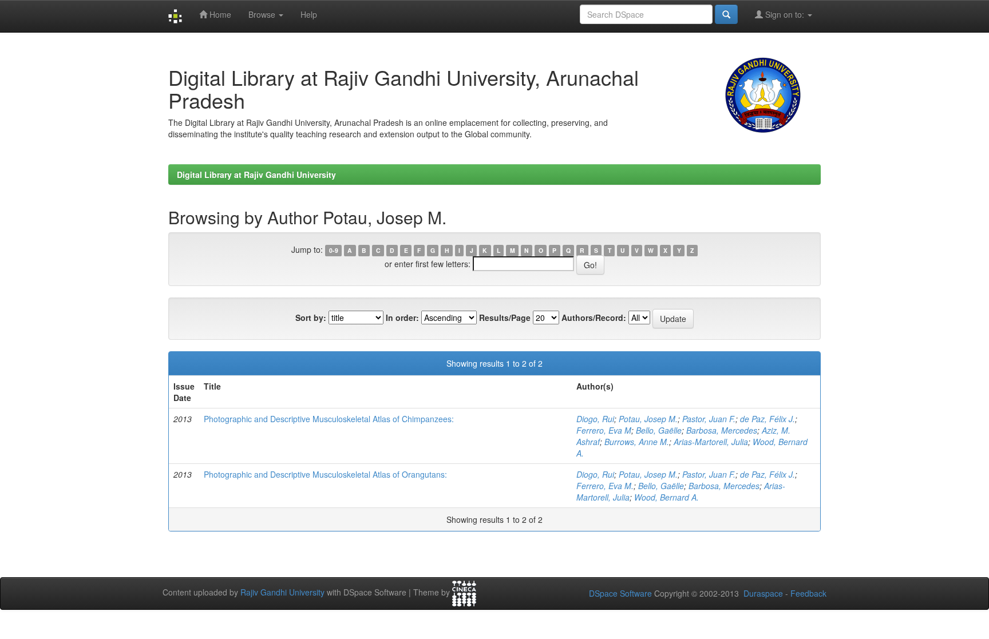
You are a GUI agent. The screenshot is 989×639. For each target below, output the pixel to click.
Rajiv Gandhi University (282, 592)
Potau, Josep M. (648, 418)
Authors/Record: (593, 317)
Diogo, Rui (595, 418)
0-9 (333, 250)
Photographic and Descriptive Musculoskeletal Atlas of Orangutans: (325, 474)
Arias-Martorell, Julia (711, 441)
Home (219, 14)
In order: (402, 317)
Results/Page (505, 317)
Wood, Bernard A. (666, 497)
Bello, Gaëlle (659, 430)
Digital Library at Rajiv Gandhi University (256, 174)
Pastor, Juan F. (708, 418)
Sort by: (310, 317)
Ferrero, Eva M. (605, 485)
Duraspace (763, 593)
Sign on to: (784, 14)
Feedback (808, 593)
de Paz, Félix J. (767, 418)
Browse (263, 14)
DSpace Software (620, 593)
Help (308, 14)
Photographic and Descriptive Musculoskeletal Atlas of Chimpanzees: (329, 418)
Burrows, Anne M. (636, 441)
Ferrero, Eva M (603, 430)
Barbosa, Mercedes (721, 430)
